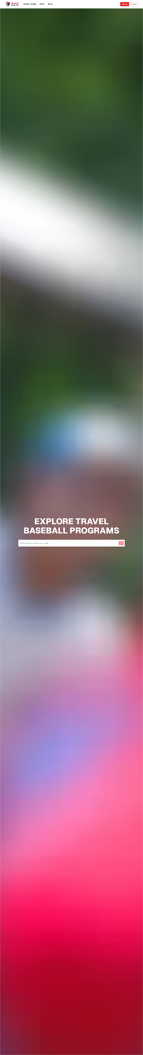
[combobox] (71, 543)
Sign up (124, 4)
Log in (134, 4)
